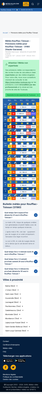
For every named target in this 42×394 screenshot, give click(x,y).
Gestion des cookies (10, 379)
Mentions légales (9, 374)
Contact (6, 341)
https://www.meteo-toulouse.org (17, 82)
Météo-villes (7, 348)
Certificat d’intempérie (11, 345)
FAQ (4, 352)
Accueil (5, 33)
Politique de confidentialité (13, 377)
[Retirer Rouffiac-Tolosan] (19, 10)
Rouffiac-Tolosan (6, 9)
